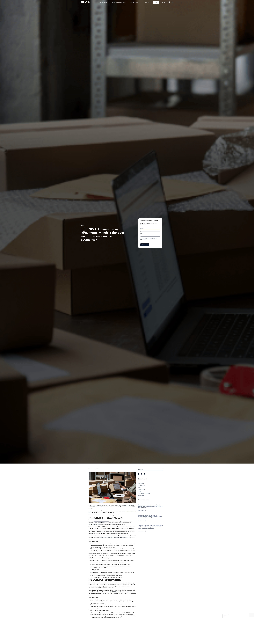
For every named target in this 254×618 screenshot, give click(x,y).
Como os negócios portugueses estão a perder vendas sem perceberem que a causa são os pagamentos (150, 527)
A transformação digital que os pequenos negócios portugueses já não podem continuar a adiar (150, 516)
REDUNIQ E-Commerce (103, 526)
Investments (141, 485)
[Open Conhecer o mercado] (127, 2)
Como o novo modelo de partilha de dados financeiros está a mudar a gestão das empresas (150, 506)
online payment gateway (100, 522)
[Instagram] (144, 474)
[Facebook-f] (141, 474)
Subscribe (144, 244)
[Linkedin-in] (138, 474)
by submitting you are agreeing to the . (148, 239)
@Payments (104, 506)
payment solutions (128, 505)
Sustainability (141, 495)
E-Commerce (96, 506)
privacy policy (143, 239)
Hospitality (141, 483)
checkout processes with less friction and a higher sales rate (113, 537)
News (139, 487)
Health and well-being (144, 493)
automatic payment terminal (100, 521)
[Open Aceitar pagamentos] (108, 2)
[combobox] (150, 469)
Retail (82, 225)
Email (141, 233)
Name (141, 228)
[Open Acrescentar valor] (140, 2)
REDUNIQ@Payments (115, 591)
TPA (108, 521)
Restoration (141, 489)
